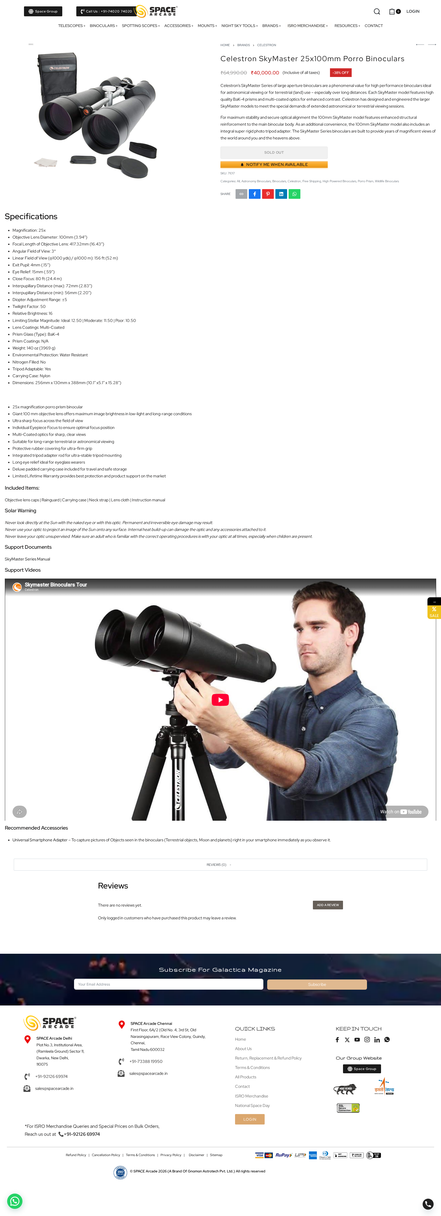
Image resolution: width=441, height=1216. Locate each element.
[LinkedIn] (377, 1040)
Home (225, 45)
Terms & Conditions (140, 1155)
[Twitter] (347, 1040)
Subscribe (317, 984)
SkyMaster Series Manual (27, 559)
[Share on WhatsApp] (294, 194)
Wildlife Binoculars (387, 181)
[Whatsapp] (387, 1040)
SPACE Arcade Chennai (151, 1023)
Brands (243, 45)
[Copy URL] (241, 194)
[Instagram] (367, 1040)
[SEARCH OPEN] (377, 11)
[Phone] (428, 1204)
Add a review (328, 905)
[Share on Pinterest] (268, 194)
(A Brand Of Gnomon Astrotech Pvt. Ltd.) (184, 1171)
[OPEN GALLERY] (97, 112)
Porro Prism (365, 181)
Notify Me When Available (277, 164)
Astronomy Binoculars (256, 181)
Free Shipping (311, 181)
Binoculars (279, 181)
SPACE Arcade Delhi (54, 1038)
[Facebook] (337, 1040)
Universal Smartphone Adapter (40, 840)
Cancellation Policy (106, 1155)
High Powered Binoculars (339, 181)
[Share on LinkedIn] (281, 194)
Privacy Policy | (173, 1155)
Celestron (266, 45)
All (238, 181)
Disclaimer (196, 1155)
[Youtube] (357, 1040)
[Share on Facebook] (255, 194)
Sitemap (216, 1155)
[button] (220, 864)
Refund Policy (76, 1155)
